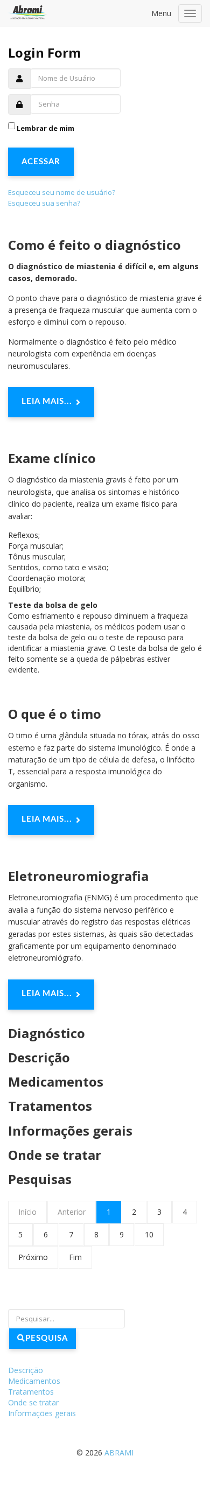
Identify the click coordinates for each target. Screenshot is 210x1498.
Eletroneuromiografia (78, 876)
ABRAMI (119, 1452)
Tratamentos (50, 1106)
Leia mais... (47, 401)
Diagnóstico (46, 1033)
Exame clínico (52, 458)
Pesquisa (46, 1338)
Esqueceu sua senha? (44, 203)
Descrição (39, 1057)
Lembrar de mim (45, 128)
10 (149, 1234)
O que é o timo (54, 714)
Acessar (41, 162)
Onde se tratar (54, 1155)
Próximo (33, 1257)
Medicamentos (55, 1081)
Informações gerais (70, 1130)
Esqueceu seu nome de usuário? (61, 192)
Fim (75, 1257)
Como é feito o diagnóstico (94, 245)
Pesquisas (40, 1179)
